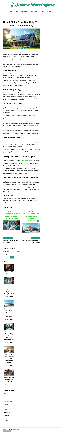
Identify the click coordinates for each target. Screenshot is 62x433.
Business (41, 11)
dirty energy (19, 97)
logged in (10, 251)
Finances (34, 11)
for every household (24, 160)
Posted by (21, 52)
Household (6, 404)
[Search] (12, 257)
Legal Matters (12, 211)
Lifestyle (5, 409)
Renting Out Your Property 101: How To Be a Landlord (31, 241)
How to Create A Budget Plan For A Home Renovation (11, 241)
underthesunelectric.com (32, 125)
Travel (5, 417)
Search (5, 254)
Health (5, 398)
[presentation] (4, 221)
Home (12, 11)
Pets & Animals (7, 412)
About (17, 11)
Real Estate (25, 11)
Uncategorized (7, 420)
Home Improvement (21, 19)
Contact (49, 11)
